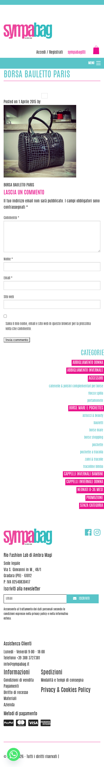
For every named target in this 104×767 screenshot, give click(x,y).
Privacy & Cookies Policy (65, 690)
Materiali (10, 699)
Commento (11, 218)
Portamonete (95, 401)
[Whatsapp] (13, 754)
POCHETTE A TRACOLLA (91, 452)
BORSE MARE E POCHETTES (86, 408)
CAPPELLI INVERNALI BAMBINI (83, 474)
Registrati (56, 52)
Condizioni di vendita (19, 680)
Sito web (9, 297)
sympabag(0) (76, 52)
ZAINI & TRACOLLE (94, 459)
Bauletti (98, 423)
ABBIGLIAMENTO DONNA (88, 363)
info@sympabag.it (67, 7)
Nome (8, 259)
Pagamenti (11, 686)
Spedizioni (51, 673)
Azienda (9, 705)
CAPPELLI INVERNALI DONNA (84, 482)
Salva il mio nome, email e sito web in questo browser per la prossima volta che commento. (48, 326)
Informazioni (17, 673)
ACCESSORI (96, 378)
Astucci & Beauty (92, 416)
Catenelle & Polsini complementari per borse (76, 386)
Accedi (41, 52)
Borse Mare (96, 430)
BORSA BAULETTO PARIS (19, 185)
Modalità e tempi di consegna (62, 680)
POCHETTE (97, 445)
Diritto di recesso (16, 693)
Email (8, 278)
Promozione (94, 498)
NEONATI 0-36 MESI (90, 490)
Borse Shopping (93, 437)
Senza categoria (91, 506)
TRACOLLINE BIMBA (93, 467)
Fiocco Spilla (95, 393)
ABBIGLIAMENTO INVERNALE (85, 370)
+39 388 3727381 (24, 7)
